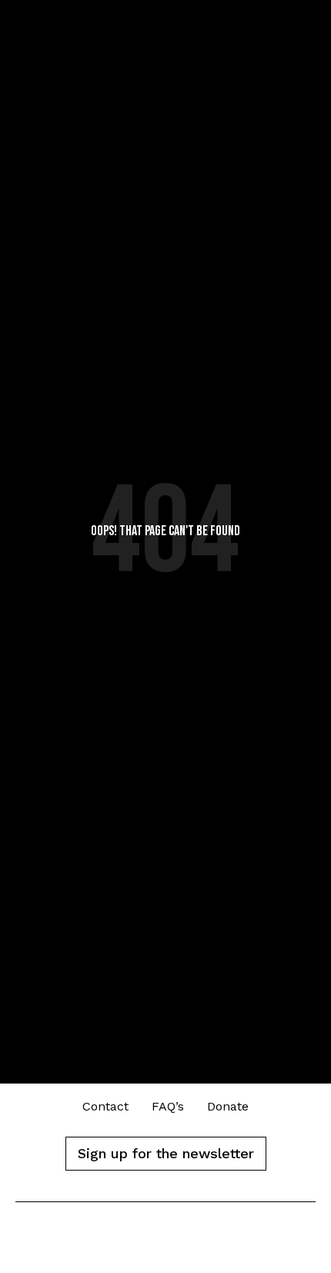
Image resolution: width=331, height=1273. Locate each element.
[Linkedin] (131, 1243)
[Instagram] (200, 1243)
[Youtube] (166, 1243)
